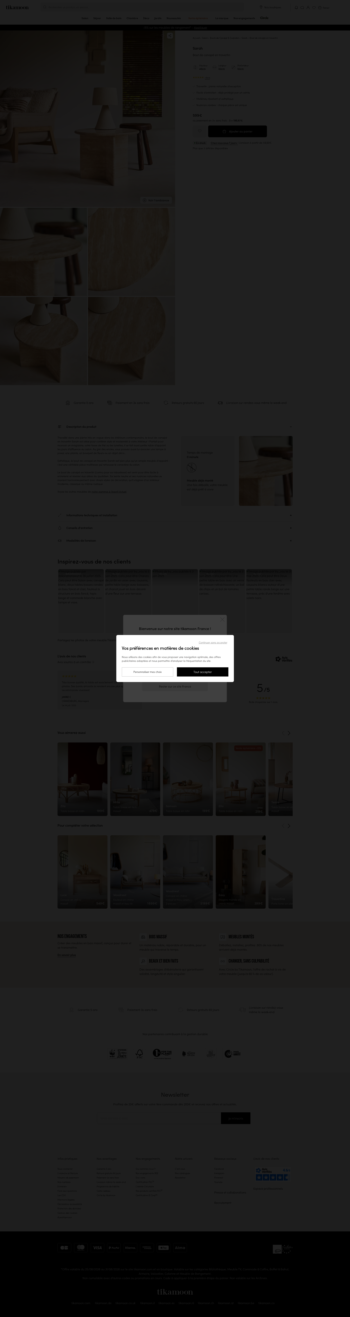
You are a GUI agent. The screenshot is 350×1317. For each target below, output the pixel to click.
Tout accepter (202, 672)
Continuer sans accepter (213, 642)
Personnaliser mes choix (147, 672)
